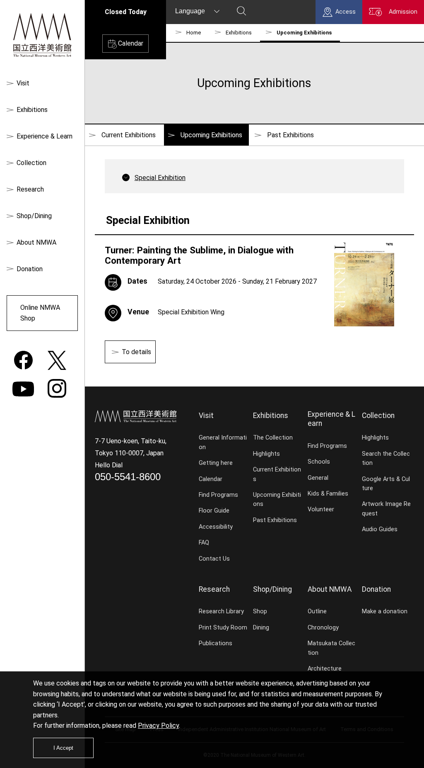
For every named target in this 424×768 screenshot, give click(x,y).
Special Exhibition (160, 178)
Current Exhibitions (128, 135)
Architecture (325, 668)
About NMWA (36, 242)
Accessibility (216, 526)
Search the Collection (386, 458)
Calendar (130, 43)
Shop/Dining (34, 216)
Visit (23, 83)
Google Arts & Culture (386, 484)
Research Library (221, 611)
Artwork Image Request (386, 509)
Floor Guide (214, 510)
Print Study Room (223, 627)
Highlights (266, 453)
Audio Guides (380, 529)
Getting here (216, 463)
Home (193, 32)
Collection (31, 163)
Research (30, 189)
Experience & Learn (44, 136)
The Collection (273, 437)
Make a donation (384, 611)
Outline (317, 611)
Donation (30, 269)
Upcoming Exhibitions (277, 499)
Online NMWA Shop (40, 313)
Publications (215, 643)
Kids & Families (328, 493)
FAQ (204, 542)
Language (190, 11)
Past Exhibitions (290, 135)
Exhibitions (32, 110)
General (318, 477)
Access (345, 11)
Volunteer (321, 509)
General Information (223, 442)
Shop (260, 611)
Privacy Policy (158, 725)
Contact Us (214, 558)
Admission (403, 11)
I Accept (63, 748)
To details (136, 352)
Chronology (323, 627)
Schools (319, 461)
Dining (261, 627)
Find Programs (218, 494)
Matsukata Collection (331, 648)
